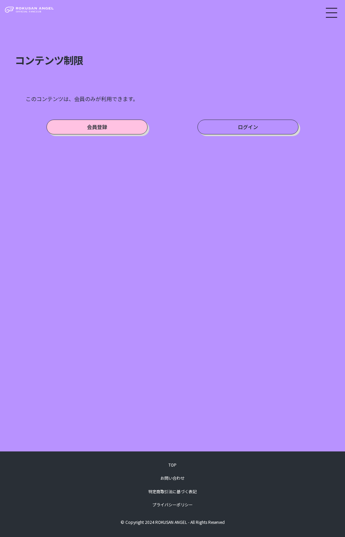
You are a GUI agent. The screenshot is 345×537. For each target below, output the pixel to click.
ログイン (248, 126)
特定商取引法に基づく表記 (172, 491)
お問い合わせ (172, 478)
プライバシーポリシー (172, 504)
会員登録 (97, 126)
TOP (172, 465)
